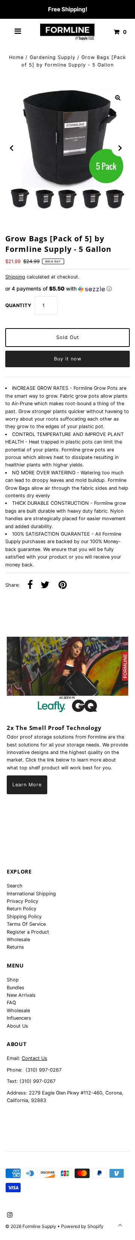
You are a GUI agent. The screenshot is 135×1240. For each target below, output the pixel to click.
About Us (17, 1026)
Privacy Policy (22, 901)
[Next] (119, 148)
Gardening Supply (52, 57)
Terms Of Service (26, 924)
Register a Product (28, 932)
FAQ (11, 1002)
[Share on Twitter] (45, 585)
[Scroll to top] (120, 1224)
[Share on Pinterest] (62, 585)
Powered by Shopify (82, 1226)
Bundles (15, 987)
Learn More (27, 784)
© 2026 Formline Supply (31, 1226)
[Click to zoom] (118, 97)
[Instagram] (8, 1215)
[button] (67, 288)
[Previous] (11, 148)
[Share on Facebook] (30, 585)
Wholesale (18, 939)
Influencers (19, 1018)
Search (14, 886)
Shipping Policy (24, 916)
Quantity (18, 305)
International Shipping (31, 893)
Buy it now (67, 359)
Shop (13, 980)
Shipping (15, 277)
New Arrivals (21, 995)
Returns (15, 947)
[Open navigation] (18, 32)
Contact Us (34, 1058)
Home (16, 57)
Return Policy (21, 908)
